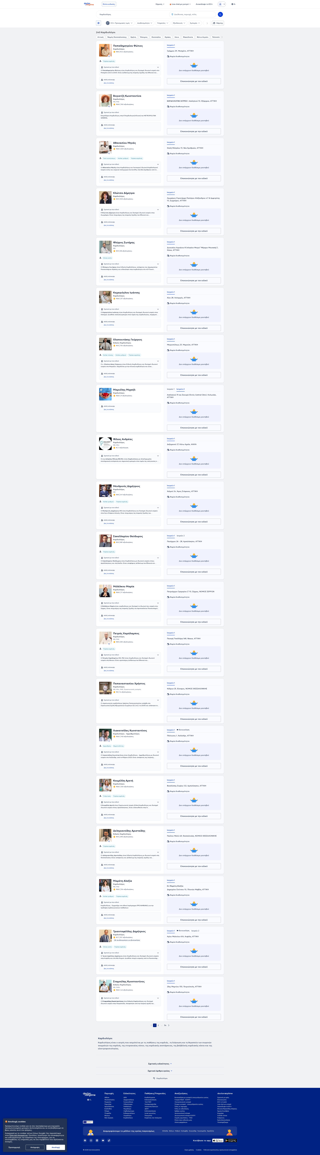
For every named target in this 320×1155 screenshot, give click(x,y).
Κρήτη (133, 37)
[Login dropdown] (222, 4)
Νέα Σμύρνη (108, 1118)
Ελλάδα (165, 1131)
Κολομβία (184, 1131)
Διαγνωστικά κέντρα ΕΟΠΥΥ (185, 1115)
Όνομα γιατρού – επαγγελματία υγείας (189, 1104)
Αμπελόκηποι (109, 1106)
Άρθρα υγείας (180, 1111)
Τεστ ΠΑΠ (148, 1102)
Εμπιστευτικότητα (223, 1120)
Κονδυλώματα (150, 1097)
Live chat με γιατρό (224, 1104)
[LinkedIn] (97, 1140)
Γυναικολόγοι (128, 1102)
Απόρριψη (35, 1147)
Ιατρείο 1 (171, 45)
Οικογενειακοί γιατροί (183, 1102)
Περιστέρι (107, 1104)
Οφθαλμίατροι (129, 1111)
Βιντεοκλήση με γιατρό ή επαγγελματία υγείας (191, 1097)
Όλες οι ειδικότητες (182, 1109)
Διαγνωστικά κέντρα (182, 1113)
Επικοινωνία (221, 1100)
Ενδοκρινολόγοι (129, 1113)
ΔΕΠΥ (147, 1109)
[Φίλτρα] (98, 23)
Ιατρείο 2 (180, 389)
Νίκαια (107, 1115)
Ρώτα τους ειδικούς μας (183, 1120)
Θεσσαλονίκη (109, 1100)
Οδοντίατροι (128, 1104)
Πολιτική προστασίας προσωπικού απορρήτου (220, 1150)
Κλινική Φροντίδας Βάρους (227, 1109)
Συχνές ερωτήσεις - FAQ (183, 1118)
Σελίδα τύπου (222, 1115)
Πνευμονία (148, 1115)
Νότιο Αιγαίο (202, 37)
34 (165, 1025)
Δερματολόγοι (129, 1100)
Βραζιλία (210, 1131)
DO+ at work (222, 1102)
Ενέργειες (220, 1118)
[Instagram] (91, 1140)
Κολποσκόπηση (150, 1111)
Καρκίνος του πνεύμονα (153, 1118)
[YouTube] (103, 1140)
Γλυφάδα (107, 1113)
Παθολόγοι (128, 1106)
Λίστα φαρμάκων (181, 1122)
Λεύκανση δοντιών (151, 1106)
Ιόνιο (177, 37)
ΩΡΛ (125, 1097)
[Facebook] (85, 1140)
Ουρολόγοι (128, 1115)
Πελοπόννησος (219, 37)
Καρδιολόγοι (128, 1118)
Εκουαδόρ (192, 1131)
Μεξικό (177, 1131)
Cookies (199, 1150)
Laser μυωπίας (150, 1113)
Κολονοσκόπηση (150, 1100)
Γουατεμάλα (201, 1131)
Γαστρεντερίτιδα (150, 1104)
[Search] (220, 14)
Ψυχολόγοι (127, 1109)
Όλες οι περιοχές (181, 1106)
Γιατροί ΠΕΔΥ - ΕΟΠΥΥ (182, 1100)
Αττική (101, 37)
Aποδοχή (56, 1147)
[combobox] (132, 14)
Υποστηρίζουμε (222, 1122)
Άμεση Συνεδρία (223, 1111)
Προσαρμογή (14, 1147)
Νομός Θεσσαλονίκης (117, 37)
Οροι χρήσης (189, 1150)
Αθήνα (106, 1097)
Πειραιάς (107, 1102)
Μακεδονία (188, 37)
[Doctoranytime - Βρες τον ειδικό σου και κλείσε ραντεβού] (154, 1078)
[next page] (168, 1025)
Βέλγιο (171, 1131)
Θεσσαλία (156, 37)
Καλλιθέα (108, 1109)
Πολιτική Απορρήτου (18, 1135)
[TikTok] (109, 1140)
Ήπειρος (144, 37)
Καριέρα (220, 1113)
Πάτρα (106, 1111)
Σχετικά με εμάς (223, 1097)
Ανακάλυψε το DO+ (224, 1106)
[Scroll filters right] (206, 23)
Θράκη (168, 37)
